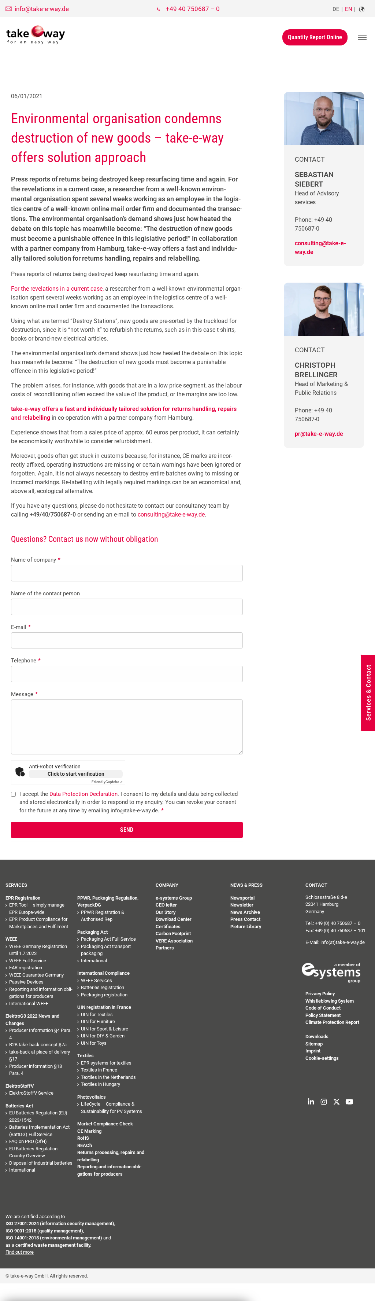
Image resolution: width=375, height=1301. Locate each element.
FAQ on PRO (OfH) (28, 1141)
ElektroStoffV (19, 1086)
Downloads (316, 1036)
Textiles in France (99, 1070)
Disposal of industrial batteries (41, 1163)
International (22, 1170)
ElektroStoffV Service (31, 1093)
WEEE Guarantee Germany (36, 975)
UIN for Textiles (97, 1014)
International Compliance (103, 973)
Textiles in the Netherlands (108, 1077)
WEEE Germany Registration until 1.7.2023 (38, 950)
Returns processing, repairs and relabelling (110, 1156)
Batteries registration (102, 987)
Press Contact (245, 919)
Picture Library (245, 926)
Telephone (26, 660)
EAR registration (25, 967)
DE (336, 9)
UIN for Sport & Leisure (104, 1029)
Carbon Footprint (173, 933)
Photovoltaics (91, 1097)
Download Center (174, 919)
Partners (165, 948)
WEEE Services (96, 980)
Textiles (85, 1055)
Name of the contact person (45, 593)
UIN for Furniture (98, 1021)
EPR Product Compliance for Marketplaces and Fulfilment (38, 922)
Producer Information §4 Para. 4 (40, 1034)
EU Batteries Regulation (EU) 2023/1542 (38, 1116)
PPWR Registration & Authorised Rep (102, 915)
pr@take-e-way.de (319, 433)
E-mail (21, 627)
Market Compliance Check (105, 1124)
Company (167, 885)
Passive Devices (26, 982)
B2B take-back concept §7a (38, 1044)
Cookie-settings (322, 1058)
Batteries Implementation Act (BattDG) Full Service (39, 1130)
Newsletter (241, 905)
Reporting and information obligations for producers (41, 992)
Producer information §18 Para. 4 (35, 1069)
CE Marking (89, 1131)
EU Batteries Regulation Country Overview (33, 1152)
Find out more (19, 1252)
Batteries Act (19, 1106)
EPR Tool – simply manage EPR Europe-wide (36, 908)
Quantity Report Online (315, 37)
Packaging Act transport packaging (106, 950)
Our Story (165, 912)
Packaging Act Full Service (108, 939)
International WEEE (28, 1003)
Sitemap (314, 1044)
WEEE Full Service (27, 960)
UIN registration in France (104, 1007)
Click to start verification (76, 774)
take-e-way (35, 34)
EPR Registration (22, 898)
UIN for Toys (94, 1043)
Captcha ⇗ (107, 782)
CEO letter (166, 905)
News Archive (245, 912)
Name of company (35, 559)
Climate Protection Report (332, 1022)
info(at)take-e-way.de (342, 942)
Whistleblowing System (329, 1001)
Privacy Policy (320, 993)
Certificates (168, 926)
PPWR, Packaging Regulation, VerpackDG (107, 901)
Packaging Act (92, 932)
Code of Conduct (323, 1008)
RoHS (83, 1138)
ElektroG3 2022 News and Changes (32, 1019)
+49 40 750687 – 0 (193, 8)
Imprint (312, 1051)
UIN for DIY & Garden (103, 1036)
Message (24, 694)
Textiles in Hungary (100, 1084)
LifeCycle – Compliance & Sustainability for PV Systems (111, 1107)
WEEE (11, 939)
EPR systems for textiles (106, 1063)
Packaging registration (104, 994)
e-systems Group (174, 898)
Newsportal (242, 898)
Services (16, 885)
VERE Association (174, 941)
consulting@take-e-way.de (171, 514)
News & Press (246, 885)
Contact (316, 885)
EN (348, 9)
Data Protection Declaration (83, 794)
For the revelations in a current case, (57, 288)
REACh (84, 1145)
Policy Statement (323, 1015)
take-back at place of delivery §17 (39, 1055)
